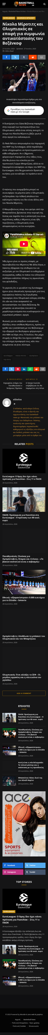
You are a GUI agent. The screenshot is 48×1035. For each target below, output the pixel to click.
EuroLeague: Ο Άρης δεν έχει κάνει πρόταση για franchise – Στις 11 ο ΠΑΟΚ (21, 478)
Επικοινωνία (34, 1026)
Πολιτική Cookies (19, 1026)
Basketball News (29, 1019)
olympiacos (33, 355)
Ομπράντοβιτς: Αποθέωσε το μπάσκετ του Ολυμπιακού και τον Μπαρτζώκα (23, 637)
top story (7, 359)
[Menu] (4, 4)
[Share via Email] (41, 57)
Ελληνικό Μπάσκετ (26, 18)
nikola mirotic (21, 355)
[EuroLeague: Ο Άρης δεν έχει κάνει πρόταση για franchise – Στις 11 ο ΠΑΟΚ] (24, 461)
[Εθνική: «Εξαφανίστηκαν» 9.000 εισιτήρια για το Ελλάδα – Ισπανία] (24, 582)
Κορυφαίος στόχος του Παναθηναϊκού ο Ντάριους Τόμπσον (12, 385)
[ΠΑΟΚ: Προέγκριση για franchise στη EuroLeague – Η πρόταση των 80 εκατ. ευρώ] (24, 499)
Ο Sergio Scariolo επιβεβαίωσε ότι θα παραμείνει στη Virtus (35, 385)
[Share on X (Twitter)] (15, 57)
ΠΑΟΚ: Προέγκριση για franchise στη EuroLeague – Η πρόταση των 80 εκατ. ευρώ (21, 518)
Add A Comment (24, 693)
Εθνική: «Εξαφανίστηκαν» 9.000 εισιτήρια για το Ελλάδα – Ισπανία (23, 599)
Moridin (23, 1014)
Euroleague (8, 18)
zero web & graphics (35, 1014)
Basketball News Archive (17, 11)
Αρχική (4, 11)
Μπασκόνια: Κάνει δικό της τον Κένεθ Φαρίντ (30, 779)
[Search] (44, 4)
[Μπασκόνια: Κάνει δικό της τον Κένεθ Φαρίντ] (9, 781)
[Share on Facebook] (6, 57)
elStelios (17, 399)
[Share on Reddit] (33, 57)
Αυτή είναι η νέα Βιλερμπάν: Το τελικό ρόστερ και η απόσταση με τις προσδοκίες (31, 765)
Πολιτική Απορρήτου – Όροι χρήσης (25, 1023)
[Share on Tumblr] (24, 57)
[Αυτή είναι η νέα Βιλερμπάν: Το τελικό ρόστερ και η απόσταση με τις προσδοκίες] (9, 765)
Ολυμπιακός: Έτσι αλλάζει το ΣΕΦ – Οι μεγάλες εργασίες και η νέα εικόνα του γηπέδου (21, 677)
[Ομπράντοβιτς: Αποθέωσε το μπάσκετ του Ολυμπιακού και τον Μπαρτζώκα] (24, 620)
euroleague (8, 355)
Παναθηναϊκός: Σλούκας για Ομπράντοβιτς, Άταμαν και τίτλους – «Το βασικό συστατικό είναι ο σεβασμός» (22, 559)
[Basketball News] (24, 4)
